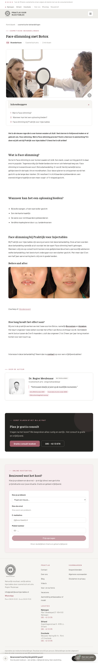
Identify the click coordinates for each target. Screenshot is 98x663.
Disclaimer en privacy (77, 579)
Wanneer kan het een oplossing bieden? (30, 117)
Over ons (37, 7)
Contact (44, 570)
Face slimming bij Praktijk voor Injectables (31, 122)
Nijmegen (10, 7)
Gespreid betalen (75, 570)
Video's (44, 583)
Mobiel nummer (18, 526)
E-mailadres (17, 515)
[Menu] (90, 13)
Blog (42, 579)
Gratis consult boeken (25, 443)
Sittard (18, 7)
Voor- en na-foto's (48, 588)
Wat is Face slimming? (22, 113)
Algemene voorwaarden (78, 574)
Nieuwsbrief (55, 7)
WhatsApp (45, 7)
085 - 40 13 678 (52, 443)
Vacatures (45, 592)
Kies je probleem (19, 495)
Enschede (27, 7)
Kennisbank (10, 24)
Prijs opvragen (49, 538)
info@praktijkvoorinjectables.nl (17, 592)
